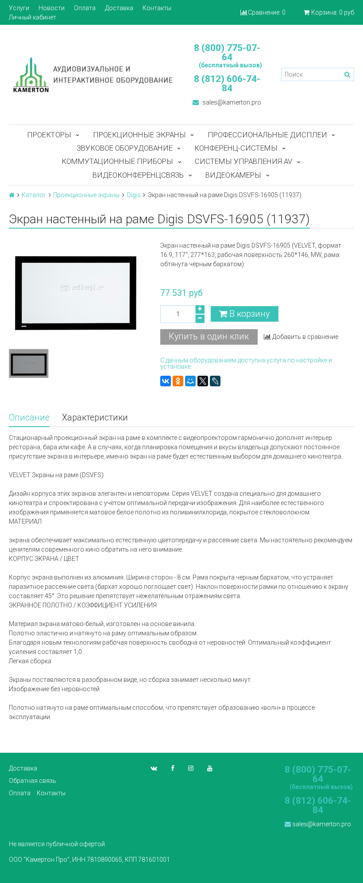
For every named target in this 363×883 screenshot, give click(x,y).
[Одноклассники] (178, 381)
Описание (29, 417)
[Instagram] (191, 768)
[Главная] (12, 195)
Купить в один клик (209, 336)
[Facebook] (173, 768)
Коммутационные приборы (117, 161)
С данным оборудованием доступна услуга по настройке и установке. (246, 363)
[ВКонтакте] (165, 381)
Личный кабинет (32, 17)
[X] (202, 381)
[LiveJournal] (215, 381)
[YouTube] (210, 768)
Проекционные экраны (139, 134)
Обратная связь (32, 780)
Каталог (34, 195)
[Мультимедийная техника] (91, 74)
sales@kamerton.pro (231, 102)
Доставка (119, 8)
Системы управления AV (243, 161)
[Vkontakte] (153, 768)
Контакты (157, 8)
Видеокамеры (233, 175)
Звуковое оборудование (125, 148)
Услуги (19, 8)
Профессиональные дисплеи (267, 134)
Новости (52, 8)
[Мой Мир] (190, 381)
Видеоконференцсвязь (138, 175)
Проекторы (49, 134)
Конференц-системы (236, 148)
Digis (134, 195)
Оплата (85, 8)
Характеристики (95, 417)
